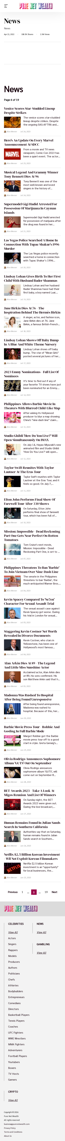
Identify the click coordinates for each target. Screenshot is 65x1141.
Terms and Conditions (13, 1132)
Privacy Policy (10, 1128)
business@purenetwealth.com (17, 1124)
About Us (8, 1136)
